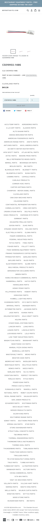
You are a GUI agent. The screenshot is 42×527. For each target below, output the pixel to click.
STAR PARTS (30, 424)
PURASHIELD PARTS (13, 389)
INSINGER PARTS (29, 306)
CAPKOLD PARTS (28, 177)
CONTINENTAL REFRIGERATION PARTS (21, 205)
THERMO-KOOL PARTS (21, 445)
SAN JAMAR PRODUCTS (21, 400)
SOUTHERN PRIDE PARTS (28, 421)
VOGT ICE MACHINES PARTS (21, 480)
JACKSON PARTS (30, 309)
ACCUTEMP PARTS (11, 124)
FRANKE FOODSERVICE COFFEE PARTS (21, 253)
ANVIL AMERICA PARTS (29, 145)
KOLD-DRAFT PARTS (30, 316)
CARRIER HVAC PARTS (21, 184)
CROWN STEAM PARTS (13, 212)
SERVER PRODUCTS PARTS (21, 410)
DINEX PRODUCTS (11, 215)
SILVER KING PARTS (21, 414)
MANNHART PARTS (30, 340)
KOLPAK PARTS (21, 320)
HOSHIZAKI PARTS (21, 295)
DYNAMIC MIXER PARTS (13, 229)
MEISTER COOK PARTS (21, 358)
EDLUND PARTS (31, 229)
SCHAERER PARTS (12, 403)
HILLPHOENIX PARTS (13, 292)
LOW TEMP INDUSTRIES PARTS (21, 337)
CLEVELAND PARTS (21, 194)
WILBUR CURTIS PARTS (28, 490)
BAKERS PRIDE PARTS (27, 156)
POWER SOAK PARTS (21, 382)
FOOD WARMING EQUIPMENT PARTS (21, 250)
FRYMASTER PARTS (13, 257)
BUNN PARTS (30, 173)
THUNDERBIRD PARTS (12, 449)
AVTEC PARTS (11, 156)
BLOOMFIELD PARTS (15, 173)
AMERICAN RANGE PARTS (14, 142)
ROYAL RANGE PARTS (12, 396)
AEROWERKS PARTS (30, 124)
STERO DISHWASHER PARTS (21, 428)
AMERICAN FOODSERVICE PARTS (21, 138)
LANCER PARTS (15, 327)
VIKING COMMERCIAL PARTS (21, 473)
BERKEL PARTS (11, 163)
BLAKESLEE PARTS (12, 170)
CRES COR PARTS (30, 208)
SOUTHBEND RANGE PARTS (21, 417)
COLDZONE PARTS (21, 201)
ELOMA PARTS (30, 232)
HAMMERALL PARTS (14, 281)
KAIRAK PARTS (27, 313)
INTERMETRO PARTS (13, 309)
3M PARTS (31, 501)
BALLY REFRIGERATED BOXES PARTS (21, 159)
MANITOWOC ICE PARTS (21, 344)
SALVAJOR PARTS (31, 396)
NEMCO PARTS (14, 368)
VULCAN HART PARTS (29, 483)
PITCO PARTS (28, 379)
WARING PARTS (12, 487)
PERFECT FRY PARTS (29, 375)
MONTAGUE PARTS (12, 365)
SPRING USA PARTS (15, 424)
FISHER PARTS (13, 246)
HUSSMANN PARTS (11, 302)
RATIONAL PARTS (11, 393)
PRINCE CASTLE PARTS (21, 386)
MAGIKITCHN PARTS (12, 340)
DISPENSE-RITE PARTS (29, 215)
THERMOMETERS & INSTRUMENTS (21, 442)
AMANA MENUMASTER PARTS (21, 135)
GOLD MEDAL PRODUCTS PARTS (21, 267)
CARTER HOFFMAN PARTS (21, 187)
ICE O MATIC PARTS (30, 302)
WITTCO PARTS (29, 494)
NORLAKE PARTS (14, 372)
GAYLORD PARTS (14, 260)
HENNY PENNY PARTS (21, 288)
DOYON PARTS (14, 225)
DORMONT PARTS (21, 218)
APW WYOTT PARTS (11, 152)
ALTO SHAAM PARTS (21, 131)
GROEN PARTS (21, 274)
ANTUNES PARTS (10, 145)
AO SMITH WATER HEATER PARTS (21, 149)
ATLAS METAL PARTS (30, 152)
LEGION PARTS (13, 330)
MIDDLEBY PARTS (30, 361)
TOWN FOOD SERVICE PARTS (21, 452)
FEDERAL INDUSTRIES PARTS (21, 239)
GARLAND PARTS (30, 257)
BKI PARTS (28, 166)
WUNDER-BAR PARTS (15, 501)
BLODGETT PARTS (30, 170)
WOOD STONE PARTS (21, 497)
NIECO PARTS (28, 368)
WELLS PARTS (10, 490)
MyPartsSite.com (10, 10)
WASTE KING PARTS (28, 487)
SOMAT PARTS (9, 421)
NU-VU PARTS (28, 372)
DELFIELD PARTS (31, 212)
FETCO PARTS (14, 243)
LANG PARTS (28, 327)
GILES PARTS (29, 260)
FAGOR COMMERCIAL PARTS (21, 236)
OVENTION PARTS (11, 375)
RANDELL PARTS (30, 389)
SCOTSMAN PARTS (29, 403)
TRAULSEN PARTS (21, 455)
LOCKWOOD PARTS (14, 333)
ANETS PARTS (32, 142)
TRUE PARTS (13, 462)
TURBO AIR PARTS (27, 462)
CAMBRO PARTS (13, 177)
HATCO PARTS (30, 281)
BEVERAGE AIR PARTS (28, 163)
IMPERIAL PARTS (13, 306)
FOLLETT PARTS (28, 246)
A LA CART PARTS (13, 128)
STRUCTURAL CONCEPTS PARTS (21, 431)
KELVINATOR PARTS (11, 316)
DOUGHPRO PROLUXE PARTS (21, 222)
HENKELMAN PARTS (21, 285)
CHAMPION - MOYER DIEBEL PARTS (21, 191)
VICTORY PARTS (29, 469)
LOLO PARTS (30, 333)
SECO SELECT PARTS (21, 407)
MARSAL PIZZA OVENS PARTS (21, 347)
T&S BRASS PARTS (21, 435)
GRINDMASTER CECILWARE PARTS (21, 271)
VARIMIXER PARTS (13, 469)
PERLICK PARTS (14, 379)
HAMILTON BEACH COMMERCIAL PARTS (21, 278)
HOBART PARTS (30, 292)
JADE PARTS (14, 313)
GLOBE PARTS (30, 264)
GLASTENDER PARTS (14, 264)
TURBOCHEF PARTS (12, 466)
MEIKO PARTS (30, 354)
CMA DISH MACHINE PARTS (21, 198)
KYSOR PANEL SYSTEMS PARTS (21, 323)
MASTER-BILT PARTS (14, 354)
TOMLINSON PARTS (31, 449)
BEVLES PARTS (16, 166)
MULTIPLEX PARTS (29, 365)
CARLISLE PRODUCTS (21, 180)
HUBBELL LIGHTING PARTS (21, 299)
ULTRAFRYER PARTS (30, 466)
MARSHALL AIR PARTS (21, 351)
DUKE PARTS (28, 225)
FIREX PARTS (28, 243)
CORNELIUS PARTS (12, 208)
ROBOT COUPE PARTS (29, 393)
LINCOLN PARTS (28, 330)
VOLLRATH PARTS (11, 483)
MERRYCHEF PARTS (13, 361)
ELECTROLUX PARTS (14, 232)
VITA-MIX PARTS (21, 476)
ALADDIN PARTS (29, 128)
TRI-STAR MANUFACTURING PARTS (21, 459)
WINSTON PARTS (13, 494)
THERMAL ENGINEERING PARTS (21, 438)
